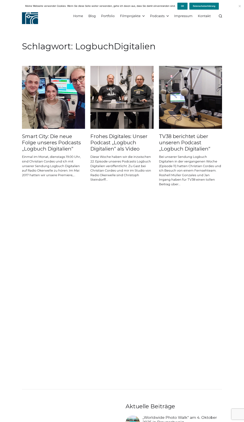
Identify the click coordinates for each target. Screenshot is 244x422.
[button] (220, 16)
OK (182, 6)
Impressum (183, 16)
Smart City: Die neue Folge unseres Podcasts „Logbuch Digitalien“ (51, 142)
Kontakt (204, 16)
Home (78, 16)
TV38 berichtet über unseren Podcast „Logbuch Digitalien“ (184, 142)
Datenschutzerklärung (204, 6)
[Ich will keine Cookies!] (239, 6)
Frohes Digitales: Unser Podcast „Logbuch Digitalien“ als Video (119, 142)
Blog (92, 16)
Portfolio (108, 16)
